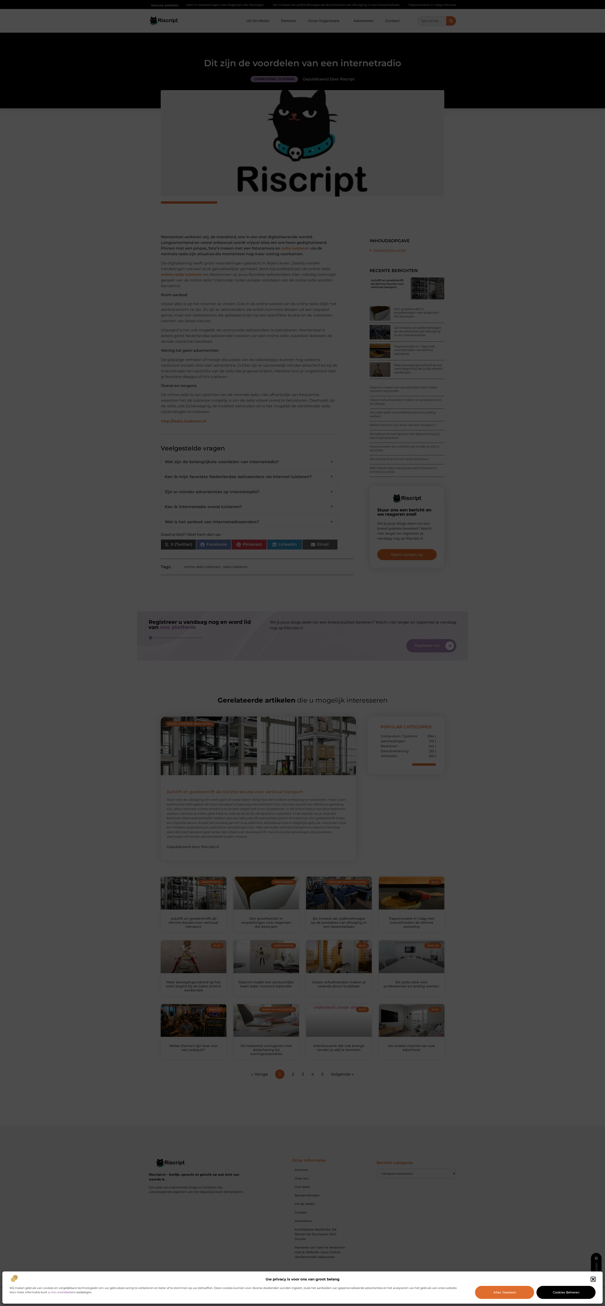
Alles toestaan (504, 1292)
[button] (593, 1279)
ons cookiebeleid (63, 1292)
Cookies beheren (566, 1292)
